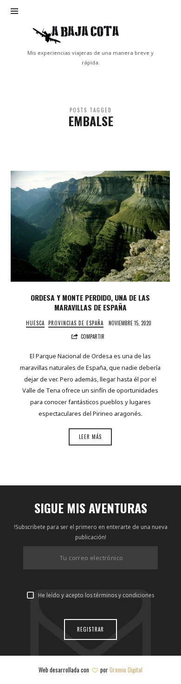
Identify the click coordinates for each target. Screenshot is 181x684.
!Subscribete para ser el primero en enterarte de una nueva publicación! (91, 532)
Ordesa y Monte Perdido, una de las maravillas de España (90, 302)
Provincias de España (75, 323)
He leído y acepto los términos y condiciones (96, 595)
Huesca (35, 323)
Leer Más (90, 436)
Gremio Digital (126, 669)
